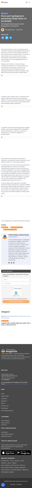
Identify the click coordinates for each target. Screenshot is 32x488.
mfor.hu (12, 460)
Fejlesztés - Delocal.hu (16, 484)
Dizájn (2, 393)
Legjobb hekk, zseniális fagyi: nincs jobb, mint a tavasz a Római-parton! (16, 324)
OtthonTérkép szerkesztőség (18, 235)
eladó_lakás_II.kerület (17, 227)
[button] (29, 2)
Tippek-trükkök (5, 396)
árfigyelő (14, 463)
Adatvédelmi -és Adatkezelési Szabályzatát (17, 384)
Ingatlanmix (4, 401)
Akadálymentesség (6, 436)
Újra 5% (3, 403)
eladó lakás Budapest (16, 469)
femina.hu (17, 460)
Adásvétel (5, 13)
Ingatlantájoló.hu (5, 422)
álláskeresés (25, 469)
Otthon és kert (5, 406)
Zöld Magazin (4, 408)
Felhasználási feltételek (7, 434)
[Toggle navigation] (26, 2)
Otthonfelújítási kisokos (7, 410)
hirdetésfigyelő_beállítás (7, 472)
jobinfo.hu (22, 465)
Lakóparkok (5, 320)
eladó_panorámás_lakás (10, 229)
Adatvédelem (4, 432)
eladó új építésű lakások (7, 467)
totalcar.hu (4, 463)
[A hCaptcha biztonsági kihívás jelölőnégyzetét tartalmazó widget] (16, 291)
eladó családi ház (5, 469)
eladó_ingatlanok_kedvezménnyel (10, 465)
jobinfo (9, 463)
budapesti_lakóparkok (19, 467)
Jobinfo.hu (4, 424)
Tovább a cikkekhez (13, 236)
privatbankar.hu (5, 460)
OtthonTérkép (11, 481)
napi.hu (22, 460)
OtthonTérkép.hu (5, 420)
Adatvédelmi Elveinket (22, 298)
